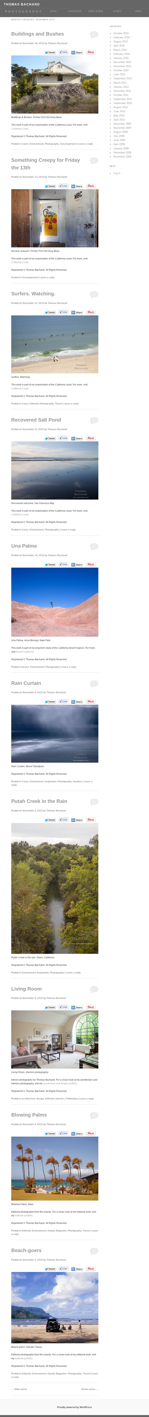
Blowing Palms (29, 1115)
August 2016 (120, 41)
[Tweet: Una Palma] (50, 565)
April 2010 (119, 119)
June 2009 (119, 140)
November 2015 (122, 66)
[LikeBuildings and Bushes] (63, 52)
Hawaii (51, 1230)
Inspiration (50, 781)
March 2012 (120, 82)
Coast (25, 144)
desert (25, 667)
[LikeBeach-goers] (63, 1268)
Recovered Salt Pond (36, 420)
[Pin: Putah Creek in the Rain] (90, 819)
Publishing (71, 1098)
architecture (28, 1098)
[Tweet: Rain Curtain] (50, 702)
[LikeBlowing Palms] (63, 1133)
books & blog (95, 11)
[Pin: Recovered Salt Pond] (90, 438)
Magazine (61, 1230)
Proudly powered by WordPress (74, 1407)
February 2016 (121, 54)
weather (77, 781)
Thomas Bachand (57, 43)
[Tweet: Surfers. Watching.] (50, 312)
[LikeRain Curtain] (63, 701)
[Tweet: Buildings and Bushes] (50, 52)
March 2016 (120, 49)
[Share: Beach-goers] (77, 1269)
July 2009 (118, 136)
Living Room (26, 989)
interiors (60, 1098)
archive (117, 11)
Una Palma (24, 546)
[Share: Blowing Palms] (77, 1134)
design (40, 1098)
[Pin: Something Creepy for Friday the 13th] (90, 186)
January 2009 (121, 148)
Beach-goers (26, 1250)
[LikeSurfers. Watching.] (63, 312)
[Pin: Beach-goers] (90, 1268)
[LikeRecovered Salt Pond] (63, 438)
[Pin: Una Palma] (90, 564)
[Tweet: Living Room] (50, 1007)
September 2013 (122, 78)
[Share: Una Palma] (77, 565)
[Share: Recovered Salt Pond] (77, 438)
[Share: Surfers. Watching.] (77, 312)
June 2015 (119, 74)
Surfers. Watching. (33, 294)
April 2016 (119, 45)
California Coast (19, 128)
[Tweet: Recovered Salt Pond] (50, 438)
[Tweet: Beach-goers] (50, 1269)
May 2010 (119, 115)
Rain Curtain (26, 683)
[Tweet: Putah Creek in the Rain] (50, 820)
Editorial (34, 403)
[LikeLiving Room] (63, 1007)
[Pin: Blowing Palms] (90, 1133)
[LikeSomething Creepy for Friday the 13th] (63, 186)
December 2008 (122, 152)
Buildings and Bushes (37, 34)
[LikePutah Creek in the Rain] (63, 819)
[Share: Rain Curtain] (77, 702)
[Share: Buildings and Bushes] (77, 52)
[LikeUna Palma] (63, 564)
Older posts (19, 1389)
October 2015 (121, 70)
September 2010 (122, 103)
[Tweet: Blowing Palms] (50, 1134)
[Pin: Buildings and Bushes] (90, 52)
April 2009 (119, 144)
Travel (58, 403)
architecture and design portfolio (60, 1083)
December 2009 (122, 123)
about (138, 11)
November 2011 (122, 90)
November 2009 (122, 127)
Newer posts (89, 1389)
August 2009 (120, 131)
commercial (74, 11)
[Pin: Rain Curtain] (90, 701)
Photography (52, 144)
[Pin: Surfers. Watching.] (90, 312)
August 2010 (120, 107)
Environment (36, 144)
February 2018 (121, 37)
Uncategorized (68, 144)
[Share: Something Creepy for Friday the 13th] (77, 186)
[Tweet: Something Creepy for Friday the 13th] (50, 186)
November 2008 (122, 156)
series (53, 11)
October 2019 (121, 33)
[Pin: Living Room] (90, 1007)
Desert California (25, 651)
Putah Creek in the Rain (39, 801)
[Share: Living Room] (77, 1007)
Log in (116, 173)
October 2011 (120, 95)
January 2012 (121, 86)
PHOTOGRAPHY (23, 11)
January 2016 (121, 58)
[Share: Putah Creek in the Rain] (77, 820)
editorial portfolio (24, 1215)
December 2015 (122, 62)
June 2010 (119, 111)
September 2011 (122, 99)
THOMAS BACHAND (22, 4)
